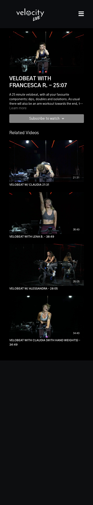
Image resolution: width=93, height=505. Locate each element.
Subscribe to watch (44, 118)
